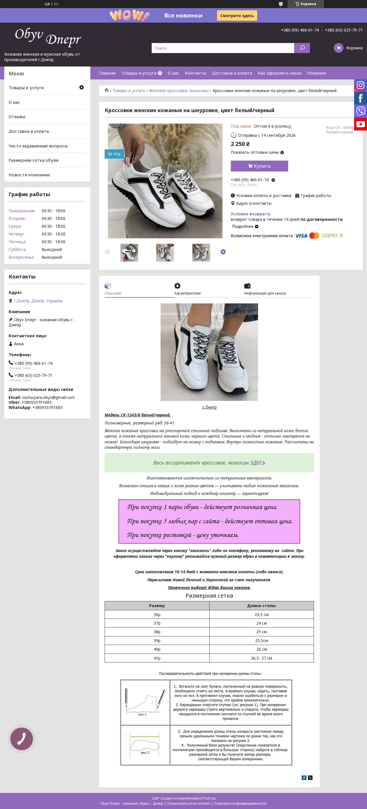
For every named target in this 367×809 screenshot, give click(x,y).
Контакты (195, 73)
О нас (173, 73)
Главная (107, 73)
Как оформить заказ (279, 73)
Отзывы (17, 116)
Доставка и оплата (232, 73)
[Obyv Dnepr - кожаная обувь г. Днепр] (47, 37)
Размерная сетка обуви (33, 160)
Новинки (316, 73)
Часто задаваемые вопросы (38, 145)
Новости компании (29, 175)
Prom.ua (209, 798)
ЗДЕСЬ (257, 462)
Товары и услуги (139, 73)
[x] (310, 778)
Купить (262, 166)
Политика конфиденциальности (240, 803)
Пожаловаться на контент (188, 803)
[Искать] (302, 48)
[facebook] (304, 778)
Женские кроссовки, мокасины (179, 90)
